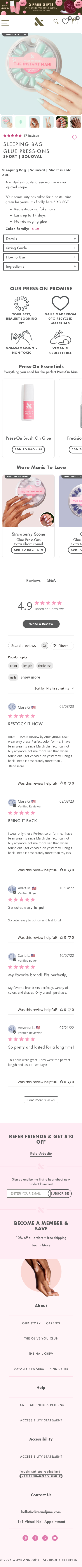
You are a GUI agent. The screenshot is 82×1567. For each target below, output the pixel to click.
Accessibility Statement (41, 1420)
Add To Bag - (30, 449)
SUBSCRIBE (60, 1193)
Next (77, 122)
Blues (35, 228)
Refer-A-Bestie (41, 1153)
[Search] (56, 20)
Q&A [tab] (51, 580)
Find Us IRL (59, 1368)
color (13, 666)
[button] (41, 1476)
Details (11, 238)
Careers (53, 1323)
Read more (16, 766)
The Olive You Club (41, 1338)
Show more (30, 677)
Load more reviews (41, 1100)
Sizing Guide (16, 248)
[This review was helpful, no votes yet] (61, 783)
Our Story (31, 1323)
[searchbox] (24, 645)
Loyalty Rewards (29, 1368)
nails (13, 677)
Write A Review (41, 624)
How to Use (15, 257)
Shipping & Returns (47, 1405)
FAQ (21, 1405)
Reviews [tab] (33, 580)
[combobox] (54, 688)
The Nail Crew (41, 1353)
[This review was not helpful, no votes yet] (69, 783)
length (27, 666)
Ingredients (15, 266)
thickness (44, 666)
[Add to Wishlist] (74, 137)
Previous (4, 122)
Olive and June (26, 1560)
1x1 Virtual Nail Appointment (41, 1521)
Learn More (41, 1245)
